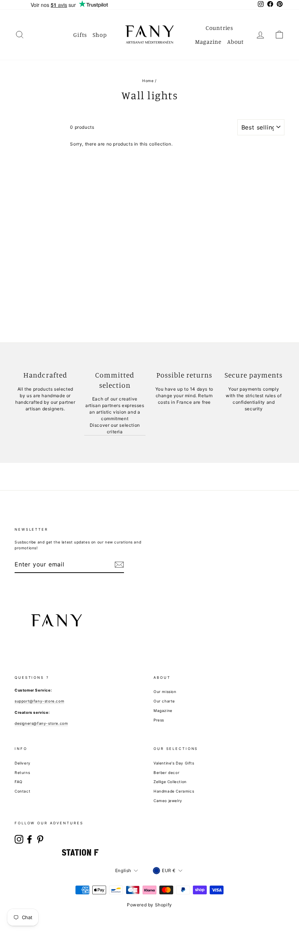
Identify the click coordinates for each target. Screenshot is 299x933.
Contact (22, 791)
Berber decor (166, 772)
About (235, 41)
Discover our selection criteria (115, 428)
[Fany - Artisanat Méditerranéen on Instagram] (19, 839)
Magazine (208, 41)
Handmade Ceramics (174, 791)
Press (159, 720)
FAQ (19, 781)
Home (148, 80)
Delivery (23, 763)
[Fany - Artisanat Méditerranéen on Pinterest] (40, 839)
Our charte (164, 701)
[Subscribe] (119, 564)
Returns (22, 772)
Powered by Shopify (149, 904)
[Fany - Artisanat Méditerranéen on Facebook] (29, 839)
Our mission (165, 691)
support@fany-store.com (39, 701)
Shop (99, 34)
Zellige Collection (170, 781)
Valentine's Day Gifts (174, 763)
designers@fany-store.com (41, 723)
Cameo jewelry (168, 800)
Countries (219, 27)
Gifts (80, 34)
